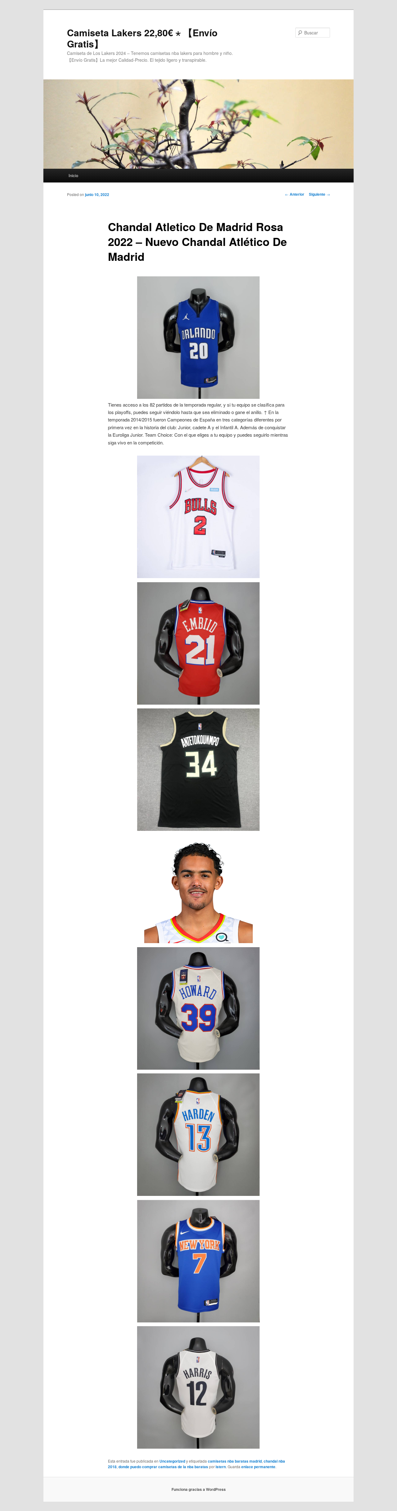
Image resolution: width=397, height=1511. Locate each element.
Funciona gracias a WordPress (199, 1489)
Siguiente (319, 194)
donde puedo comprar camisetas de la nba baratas (163, 1466)
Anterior (294, 194)
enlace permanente (258, 1466)
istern (221, 1466)
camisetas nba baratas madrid (235, 1461)
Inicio (73, 175)
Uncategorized (172, 1461)
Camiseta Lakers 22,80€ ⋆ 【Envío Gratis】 (142, 38)
